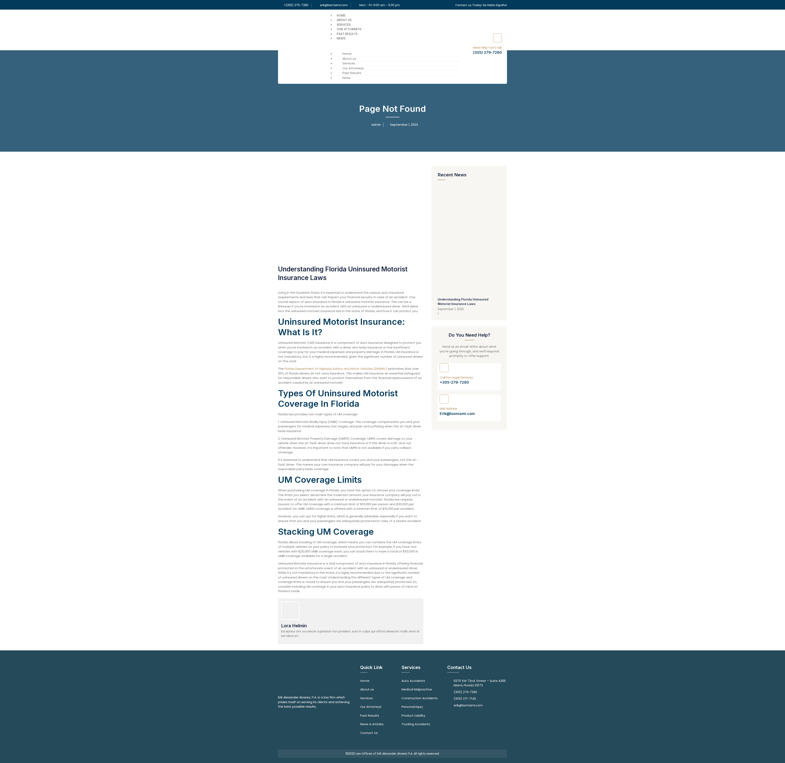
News (341, 38)
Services (344, 24)
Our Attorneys (349, 29)
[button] (393, 43)
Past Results (347, 34)
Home (341, 15)
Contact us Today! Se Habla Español (481, 5)
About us (344, 20)
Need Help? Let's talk (487, 48)
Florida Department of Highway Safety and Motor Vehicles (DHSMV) (336, 368)
